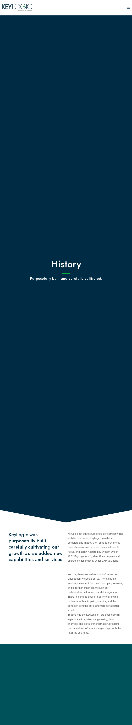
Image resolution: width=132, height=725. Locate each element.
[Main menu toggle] (128, 7)
